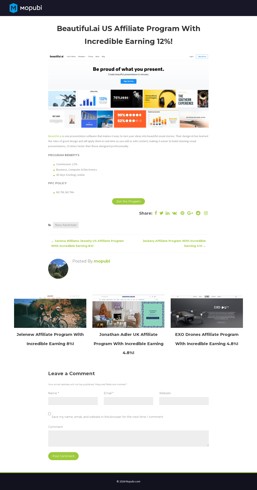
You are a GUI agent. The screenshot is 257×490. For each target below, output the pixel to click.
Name (53, 393)
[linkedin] (168, 213)
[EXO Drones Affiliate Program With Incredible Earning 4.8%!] (207, 311)
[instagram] (205, 213)
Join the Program (128, 201)
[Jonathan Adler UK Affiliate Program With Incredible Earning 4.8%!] (128, 311)
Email (108, 393)
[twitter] (161, 213)
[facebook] (156, 213)
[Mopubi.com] (25, 7)
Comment (55, 427)
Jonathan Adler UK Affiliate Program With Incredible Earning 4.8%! (128, 343)
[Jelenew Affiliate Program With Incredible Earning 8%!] (50, 311)
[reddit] (198, 213)
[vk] (174, 213)
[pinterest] (182, 213)
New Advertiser (66, 225)
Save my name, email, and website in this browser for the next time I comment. (108, 417)
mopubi (102, 261)
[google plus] (190, 213)
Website (165, 393)
